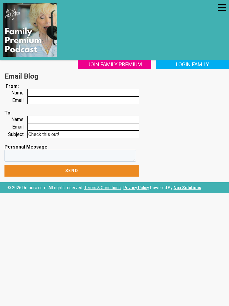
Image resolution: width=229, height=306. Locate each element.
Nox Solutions (187, 187)
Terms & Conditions (102, 187)
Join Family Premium (114, 64)
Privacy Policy (136, 187)
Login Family (192, 64)
